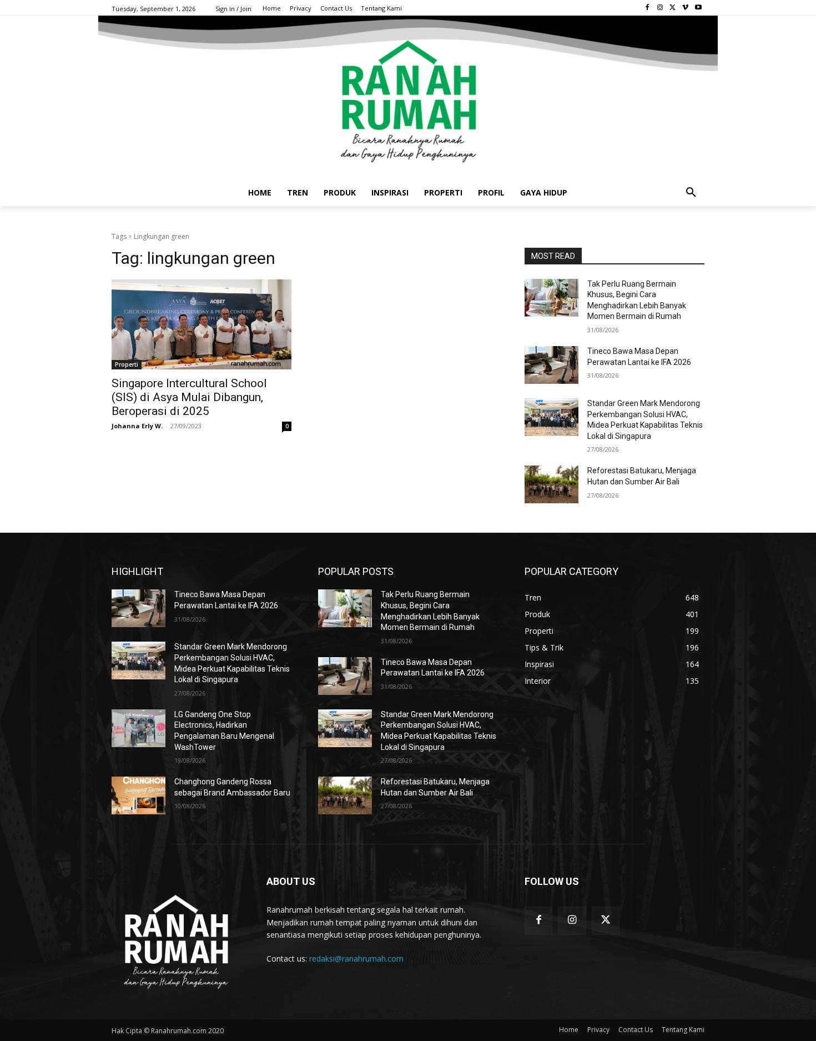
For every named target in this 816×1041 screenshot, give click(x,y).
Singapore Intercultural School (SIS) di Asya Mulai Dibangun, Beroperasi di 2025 (189, 397)
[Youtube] (698, 8)
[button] (691, 192)
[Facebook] (647, 8)
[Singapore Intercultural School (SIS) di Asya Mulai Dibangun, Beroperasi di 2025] (201, 324)
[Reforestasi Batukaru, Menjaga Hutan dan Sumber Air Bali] (551, 484)
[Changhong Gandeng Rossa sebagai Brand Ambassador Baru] (138, 795)
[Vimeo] (685, 8)
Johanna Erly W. (137, 426)
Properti (126, 364)
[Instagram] (660, 8)
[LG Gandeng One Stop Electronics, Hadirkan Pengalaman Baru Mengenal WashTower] (138, 728)
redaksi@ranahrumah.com (356, 958)
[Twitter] (673, 8)
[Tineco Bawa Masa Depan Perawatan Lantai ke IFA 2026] (551, 365)
